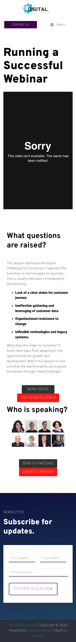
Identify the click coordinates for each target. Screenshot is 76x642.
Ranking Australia (40, 631)
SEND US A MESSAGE (38, 462)
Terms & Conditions (23, 625)
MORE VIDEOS (38, 388)
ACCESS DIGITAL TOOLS (38, 396)
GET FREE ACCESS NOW (33, 589)
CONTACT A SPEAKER (38, 470)
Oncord (38, 636)
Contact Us (12, 23)
